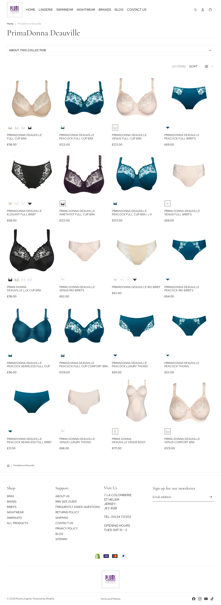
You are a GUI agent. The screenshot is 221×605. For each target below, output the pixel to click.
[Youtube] (206, 599)
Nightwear (15, 512)
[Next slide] (50, 98)
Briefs (11, 507)
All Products (17, 523)
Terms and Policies (110, 598)
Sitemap (61, 539)
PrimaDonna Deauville (23, 465)
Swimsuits (14, 517)
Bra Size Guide (66, 501)
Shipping (61, 517)
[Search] (195, 9)
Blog (59, 534)
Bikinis (11, 501)
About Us (62, 496)
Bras (10, 496)
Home (10, 23)
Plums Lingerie (24, 598)
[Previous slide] (13, 98)
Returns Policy (67, 512)
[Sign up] (210, 497)
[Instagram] (200, 599)
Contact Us (64, 523)
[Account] (202, 9)
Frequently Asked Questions (77, 507)
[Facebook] (194, 599)
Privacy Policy (66, 528)
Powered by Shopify (43, 598)
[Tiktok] (212, 599)
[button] (195, 66)
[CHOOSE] (50, 116)
